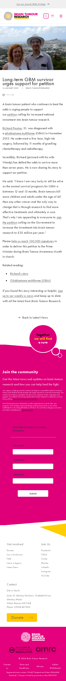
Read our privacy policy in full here (25, 399)
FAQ (9, 558)
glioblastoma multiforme (20, 133)
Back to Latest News (35, 317)
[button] (46, 16)
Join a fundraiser (15, 554)
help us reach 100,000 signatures (33, 241)
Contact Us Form (27, 410)
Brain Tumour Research (37, 658)
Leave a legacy (14, 563)
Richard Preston (12, 128)
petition (12, 114)
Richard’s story (19, 273)
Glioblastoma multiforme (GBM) (30, 280)
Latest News (12, 567)
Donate (10, 550)
